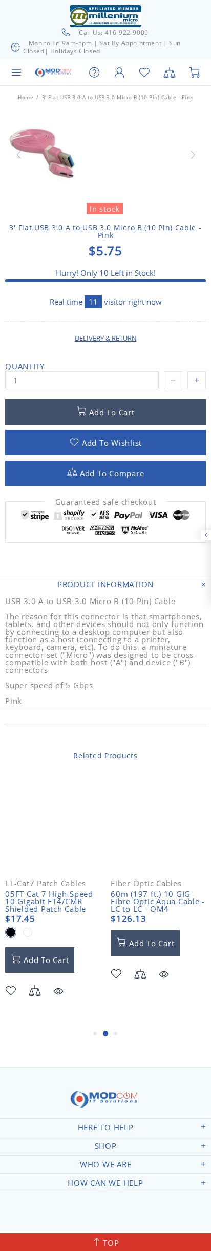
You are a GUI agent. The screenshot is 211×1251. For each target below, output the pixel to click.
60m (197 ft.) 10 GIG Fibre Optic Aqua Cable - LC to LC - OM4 (158, 901)
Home (25, 97)
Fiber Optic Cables (146, 883)
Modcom (54, 72)
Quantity (25, 366)
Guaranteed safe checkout (105, 502)
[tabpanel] (53, 902)
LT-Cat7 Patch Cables (45, 883)
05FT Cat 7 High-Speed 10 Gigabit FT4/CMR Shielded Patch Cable (49, 901)
